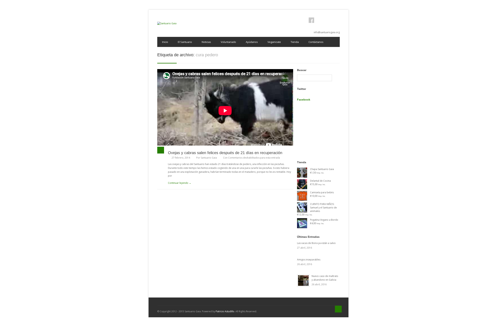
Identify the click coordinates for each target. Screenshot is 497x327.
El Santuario (185, 42)
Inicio (165, 42)
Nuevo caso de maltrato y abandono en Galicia (325, 277)
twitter (318, 20)
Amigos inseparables (308, 259)
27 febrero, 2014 (181, 157)
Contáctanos (315, 42)
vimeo (324, 20)
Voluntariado (228, 42)
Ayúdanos (252, 42)
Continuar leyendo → (179, 183)
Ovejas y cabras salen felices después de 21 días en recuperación (225, 153)
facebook (311, 20)
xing (337, 20)
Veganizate (274, 42)
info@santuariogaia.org (327, 32)
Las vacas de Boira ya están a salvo (316, 243)
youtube (330, 20)
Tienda (295, 42)
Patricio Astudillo (225, 311)
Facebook (303, 99)
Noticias (206, 42)
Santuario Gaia (209, 157)
